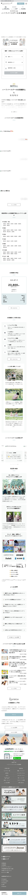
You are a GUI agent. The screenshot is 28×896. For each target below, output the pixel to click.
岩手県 (12, 223)
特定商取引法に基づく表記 (7, 868)
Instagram (4, 879)
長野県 (4, 236)
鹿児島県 (9, 259)
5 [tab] (16, 464)
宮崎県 (4, 259)
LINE (3, 884)
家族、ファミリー (21, 770)
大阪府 (12, 245)
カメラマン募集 (5, 872)
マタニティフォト (21, 775)
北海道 (4, 223)
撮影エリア (6, 859)
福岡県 (4, 258)
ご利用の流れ (7, 768)
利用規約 (4, 865)
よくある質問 (14, 727)
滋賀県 (4, 245)
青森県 (8, 223)
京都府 (8, 245)
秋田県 (19, 223)
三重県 (19, 236)
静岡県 (12, 236)
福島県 (8, 225)
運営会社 (4, 863)
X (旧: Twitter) (5, 880)
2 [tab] (12, 464)
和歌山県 (5, 247)
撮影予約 (19, 893)
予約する (21, 3)
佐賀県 (8, 258)
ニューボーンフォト (21, 773)
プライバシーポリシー (7, 866)
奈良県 (19, 245)
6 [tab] (17, 464)
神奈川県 (9, 231)
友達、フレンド (7, 780)
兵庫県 (15, 245)
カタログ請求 (14, 732)
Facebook (4, 882)
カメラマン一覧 (7, 770)
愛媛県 (12, 253)
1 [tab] (10, 464)
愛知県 (15, 236)
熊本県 (15, 258)
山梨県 (13, 231)
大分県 (19, 258)
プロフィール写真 (21, 780)
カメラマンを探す (14, 72)
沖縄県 (13, 259)
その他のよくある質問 (14, 637)
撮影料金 (21, 768)
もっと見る (19, 460)
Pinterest (4, 886)
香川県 (8, 253)
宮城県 (15, 223)
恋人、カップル (21, 777)
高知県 (15, 253)
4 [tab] (15, 464)
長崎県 (12, 258)
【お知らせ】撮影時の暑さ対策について (7, 0)
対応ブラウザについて (7, 870)
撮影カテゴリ (6, 856)
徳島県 (4, 253)
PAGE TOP (14, 762)
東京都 (4, 231)
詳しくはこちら (14, 308)
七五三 (7, 775)
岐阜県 (8, 236)
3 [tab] (13, 464)
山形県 (4, 225)
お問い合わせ (21, 782)
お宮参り (7, 773)
